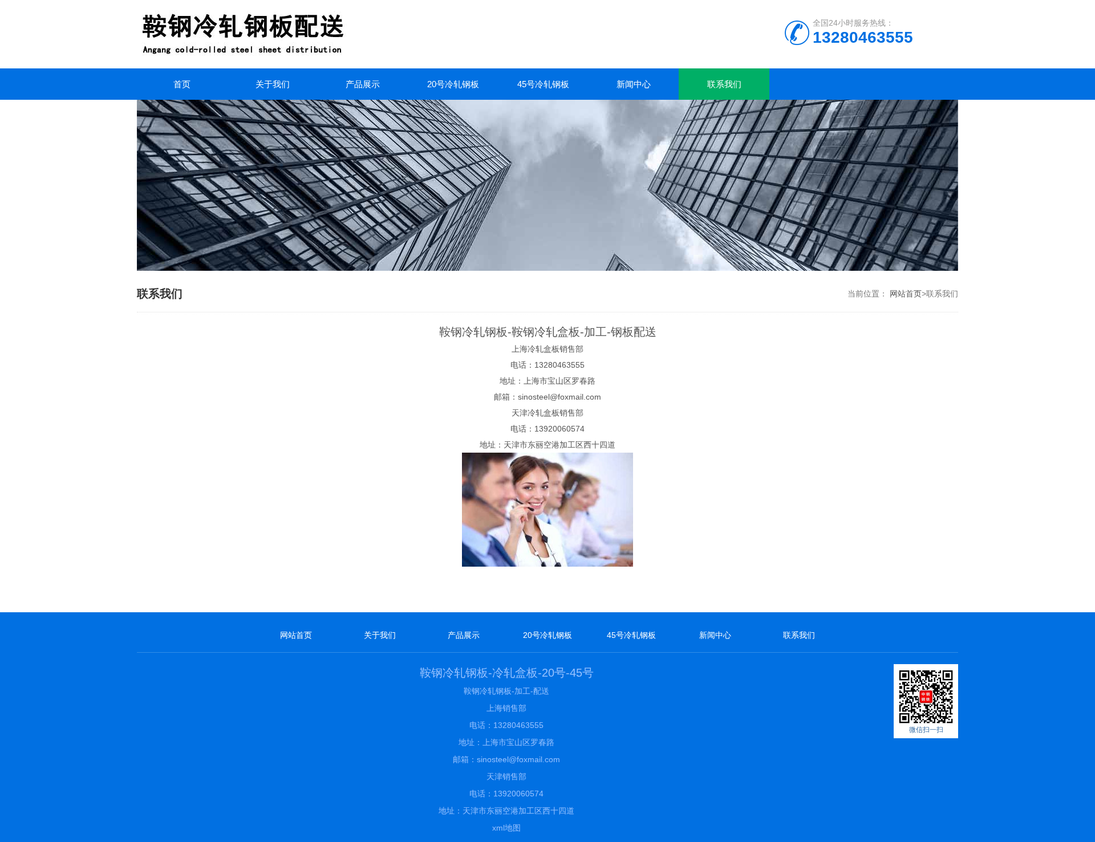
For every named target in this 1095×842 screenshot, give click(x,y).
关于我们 (273, 84)
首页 (181, 84)
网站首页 (906, 293)
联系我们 (724, 84)
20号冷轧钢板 (453, 84)
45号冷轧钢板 (543, 84)
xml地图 (506, 827)
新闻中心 (634, 84)
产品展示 (363, 84)
